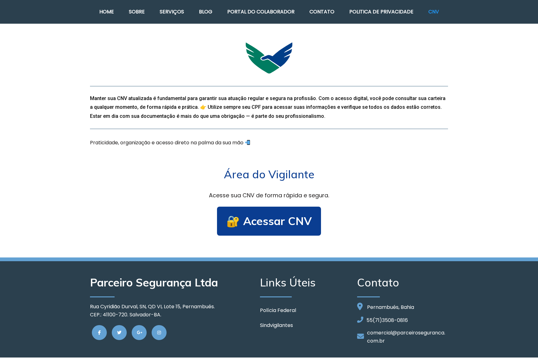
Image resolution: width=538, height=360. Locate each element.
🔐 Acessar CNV (269, 221)
